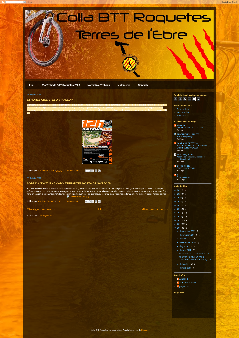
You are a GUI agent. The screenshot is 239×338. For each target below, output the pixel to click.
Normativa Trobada (98, 85)
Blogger (144, 330)
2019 (179, 198)
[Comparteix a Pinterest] (99, 170)
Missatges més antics (155, 209)
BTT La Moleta (183, 112)
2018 (179, 201)
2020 (179, 194)
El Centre (181, 125)
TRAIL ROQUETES (185, 154)
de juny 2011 (185, 264)
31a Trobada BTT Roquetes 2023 (61, 85)
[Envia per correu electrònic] (86, 170)
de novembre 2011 (188, 235)
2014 (179, 216)
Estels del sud (182, 116)
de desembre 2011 (188, 231)
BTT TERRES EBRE (187, 283)
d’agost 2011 (185, 246)
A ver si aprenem (183, 177)
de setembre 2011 (187, 242)
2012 (179, 224)
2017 (179, 205)
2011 (179, 228)
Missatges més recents (41, 209)
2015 (179, 213)
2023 (179, 190)
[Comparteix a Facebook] (96, 170)
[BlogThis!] (89, 170)
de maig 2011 (186, 268)
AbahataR (183, 279)
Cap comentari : (72, 170)
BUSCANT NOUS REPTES (188, 134)
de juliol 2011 (186, 250)
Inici (31, 85)
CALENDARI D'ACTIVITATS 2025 (190, 128)
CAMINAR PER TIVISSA (187, 143)
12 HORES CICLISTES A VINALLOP (50, 99)
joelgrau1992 (185, 286)
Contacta (143, 85)
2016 (179, 209)
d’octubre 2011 (186, 239)
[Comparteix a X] (92, 170)
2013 (179, 220)
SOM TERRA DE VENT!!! (186, 168)
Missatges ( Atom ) (47, 215)
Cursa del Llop (183, 109)
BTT (179, 175)
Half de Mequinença (185, 137)
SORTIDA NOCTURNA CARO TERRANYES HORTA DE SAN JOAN (69, 183)
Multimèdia (123, 85)
